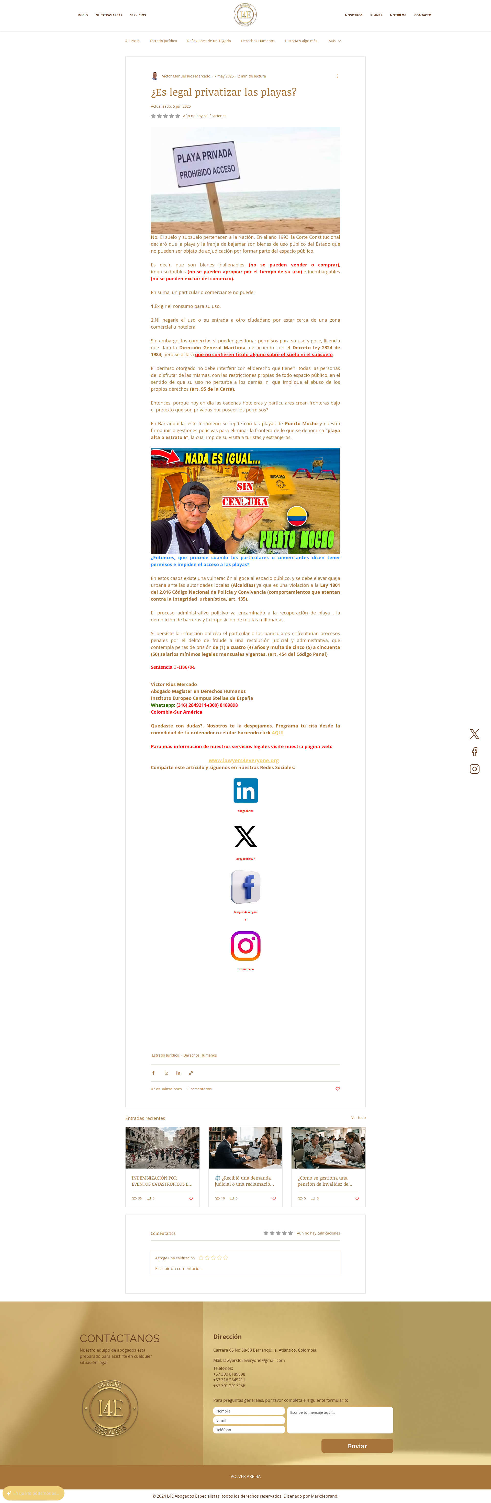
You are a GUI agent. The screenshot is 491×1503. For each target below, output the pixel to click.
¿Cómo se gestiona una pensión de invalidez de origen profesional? (323, 1181)
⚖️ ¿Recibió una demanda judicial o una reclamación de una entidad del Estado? (244, 1181)
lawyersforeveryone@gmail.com (254, 1360)
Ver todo (358, 1117)
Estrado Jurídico (163, 40)
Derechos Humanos (258, 40)
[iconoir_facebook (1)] (474, 751)
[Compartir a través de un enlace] (190, 1073)
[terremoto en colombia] (162, 1148)
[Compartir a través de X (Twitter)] (165, 1073)
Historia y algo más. (301, 40)
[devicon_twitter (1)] (474, 734)
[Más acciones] (337, 76)
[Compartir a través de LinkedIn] (178, 1073)
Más (332, 40)
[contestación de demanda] (246, 1148)
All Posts (132, 40)
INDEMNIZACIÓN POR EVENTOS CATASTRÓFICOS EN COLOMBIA (162, 1181)
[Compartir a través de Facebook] (153, 1073)
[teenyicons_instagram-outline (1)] (474, 769)
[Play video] (245, 501)
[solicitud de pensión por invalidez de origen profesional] (328, 1148)
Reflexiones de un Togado (209, 40)
